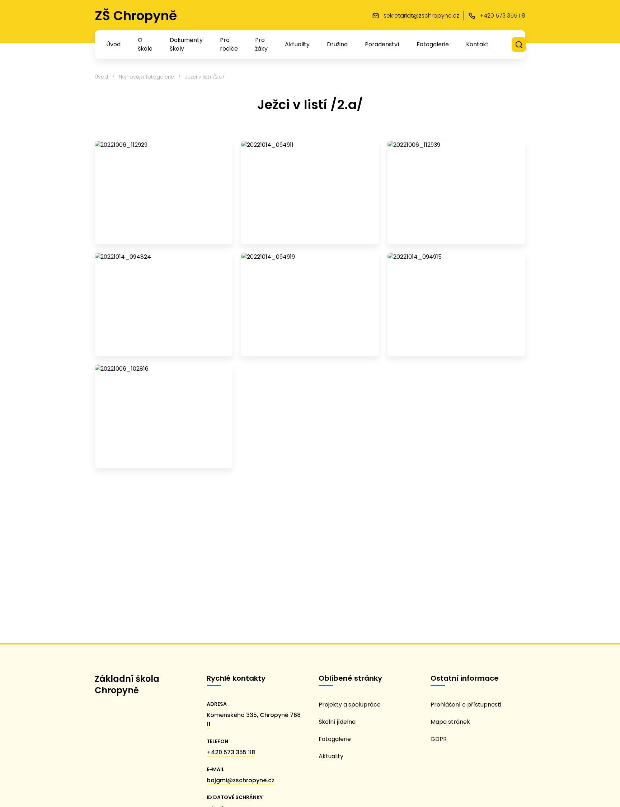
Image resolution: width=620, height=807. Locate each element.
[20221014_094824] (163, 304)
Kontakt (477, 44)
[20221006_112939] (456, 192)
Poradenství (382, 44)
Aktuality (297, 44)
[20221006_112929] (163, 192)
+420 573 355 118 (231, 752)
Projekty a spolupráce (350, 704)
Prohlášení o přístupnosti (466, 704)
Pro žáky (261, 44)
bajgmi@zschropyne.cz (240, 780)
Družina (337, 44)
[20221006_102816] (163, 416)
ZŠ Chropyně (136, 15)
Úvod (113, 44)
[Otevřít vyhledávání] (519, 45)
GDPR (439, 739)
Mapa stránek (450, 722)
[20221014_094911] (310, 192)
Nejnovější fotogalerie (146, 76)
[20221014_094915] (456, 304)
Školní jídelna (337, 722)
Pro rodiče (229, 44)
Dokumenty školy (186, 44)
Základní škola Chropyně (127, 684)
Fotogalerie (433, 44)
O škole (145, 44)
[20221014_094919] (310, 304)
